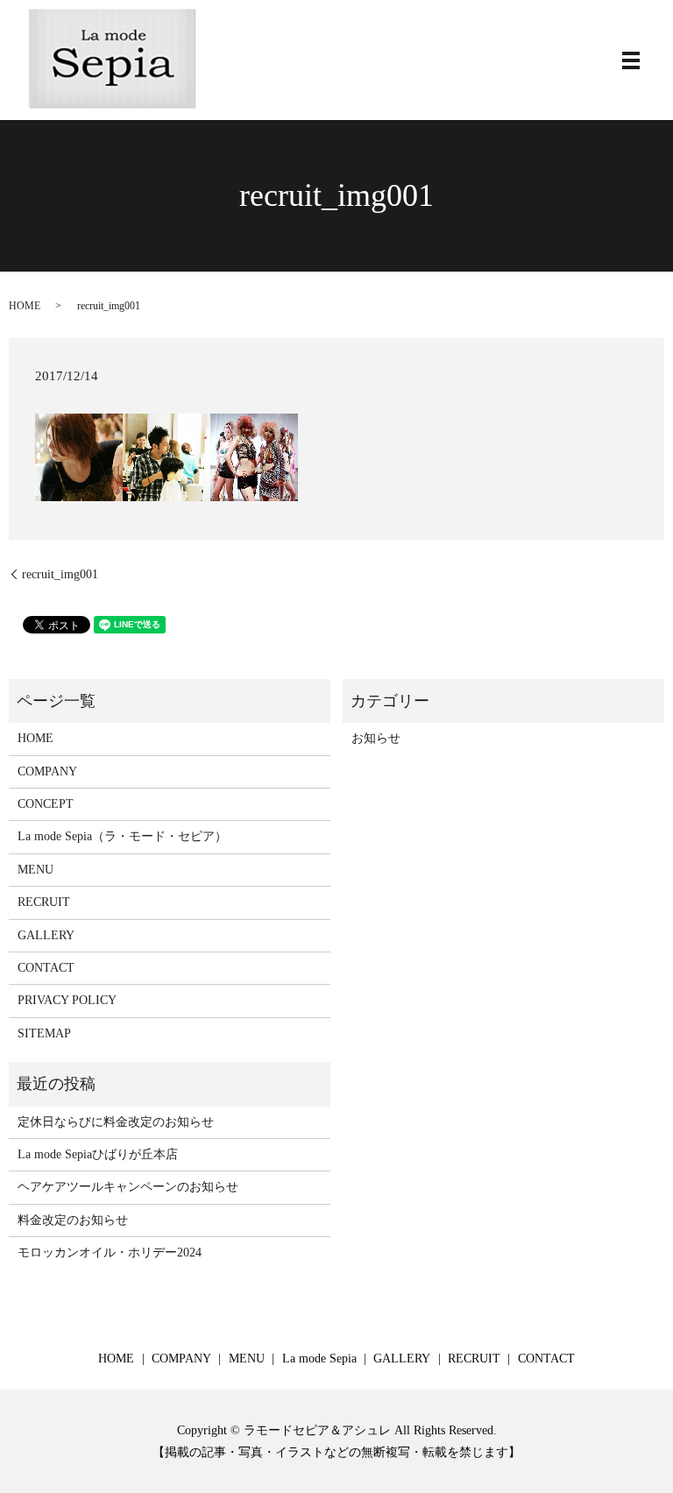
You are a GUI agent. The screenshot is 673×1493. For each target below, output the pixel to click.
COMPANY (47, 771)
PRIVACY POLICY (67, 1000)
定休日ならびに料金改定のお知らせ (116, 1122)
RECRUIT (44, 902)
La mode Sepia (319, 1358)
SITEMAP (44, 1033)
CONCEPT (46, 803)
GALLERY (46, 935)
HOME (24, 306)
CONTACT (46, 967)
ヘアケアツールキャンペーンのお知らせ (128, 1186)
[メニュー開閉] (631, 60)
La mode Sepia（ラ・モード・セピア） (122, 836)
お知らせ (375, 738)
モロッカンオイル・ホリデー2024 (110, 1252)
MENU (35, 869)
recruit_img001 (60, 574)
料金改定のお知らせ (73, 1220)
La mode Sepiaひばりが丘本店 (98, 1154)
